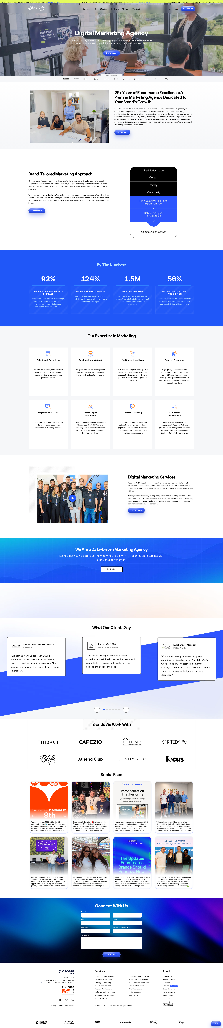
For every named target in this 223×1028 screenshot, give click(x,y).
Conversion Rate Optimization (140, 976)
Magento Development (103, 989)
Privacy (53, 1005)
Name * (83, 912)
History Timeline (169, 979)
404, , (60, 980)
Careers (166, 986)
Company (84, 927)
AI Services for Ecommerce (139, 983)
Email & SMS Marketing (137, 986)
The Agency (167, 976)
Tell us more (85, 935)
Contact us (122, 132)
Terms (60, 1005)
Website (115, 920)
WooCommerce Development (105, 995)
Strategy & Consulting (103, 983)
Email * (115, 912)
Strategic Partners (169, 989)
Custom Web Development (105, 979)
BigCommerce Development (105, 992)
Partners (115, 9)
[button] (97, 710)
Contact (136, 9)
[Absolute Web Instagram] (66, 1000)
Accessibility (69, 1005)
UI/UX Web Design (135, 989)
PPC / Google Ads (135, 992)
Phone (83, 920)
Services (86, 9)
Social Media (133, 995)
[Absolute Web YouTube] (72, 1000)
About (125, 9)
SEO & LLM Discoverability (138, 979)
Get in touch (188, 9)
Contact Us (167, 998)
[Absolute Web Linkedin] (60, 1000)
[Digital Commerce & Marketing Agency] (40, 8)
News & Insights (169, 992)
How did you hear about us (121, 927)
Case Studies (101, 9)
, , (58, 982)
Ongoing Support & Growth (105, 976)
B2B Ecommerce (101, 998)
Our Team (166, 983)
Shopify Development (103, 986)
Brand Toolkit (168, 995)
